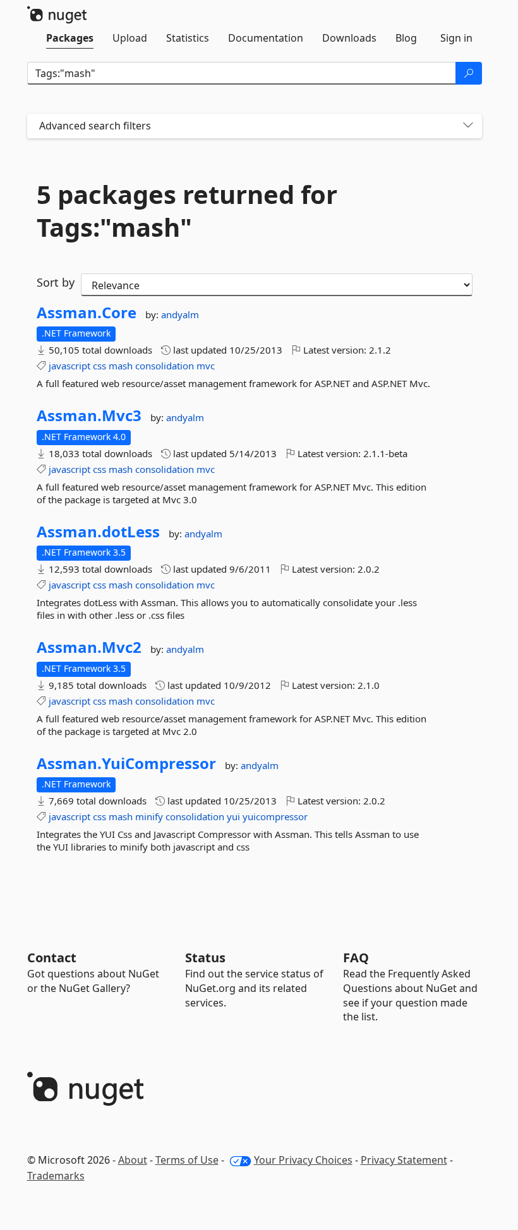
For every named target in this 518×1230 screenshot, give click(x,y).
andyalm (180, 314)
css (99, 365)
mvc (205, 365)
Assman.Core (86, 312)
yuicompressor (275, 816)
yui (233, 816)
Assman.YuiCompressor (126, 763)
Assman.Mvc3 (89, 415)
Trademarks (56, 1176)
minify (149, 816)
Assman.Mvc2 (89, 647)
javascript (69, 365)
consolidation (164, 365)
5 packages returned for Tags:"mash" (187, 211)
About (132, 1160)
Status (205, 957)
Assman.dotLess (98, 532)
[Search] (468, 73)
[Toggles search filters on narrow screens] (468, 126)
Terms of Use (187, 1160)
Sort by (56, 282)
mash (121, 365)
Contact (51, 957)
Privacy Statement (404, 1160)
